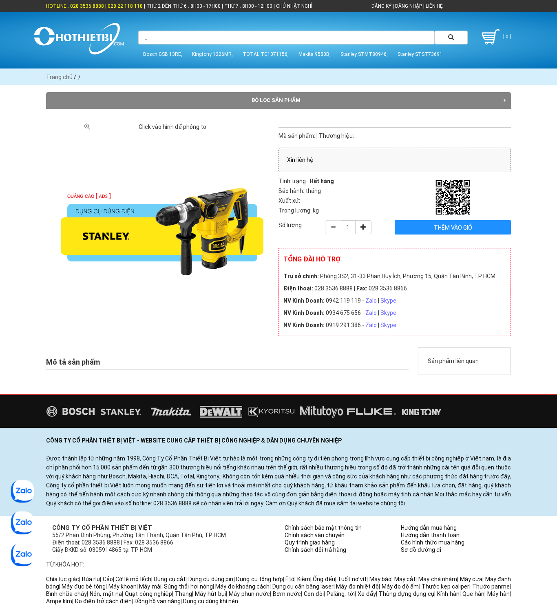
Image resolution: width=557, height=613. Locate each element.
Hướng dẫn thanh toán (430, 535)
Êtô (289, 579)
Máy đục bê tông (84, 586)
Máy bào (380, 579)
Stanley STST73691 (420, 54)
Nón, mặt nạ (106, 594)
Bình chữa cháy (66, 594)
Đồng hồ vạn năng (157, 601)
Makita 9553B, (314, 54)
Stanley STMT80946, (364, 54)
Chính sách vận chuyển (315, 535)
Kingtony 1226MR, (212, 54)
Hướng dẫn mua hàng (429, 527)
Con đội (314, 594)
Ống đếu (324, 579)
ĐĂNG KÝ (381, 6)
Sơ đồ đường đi (421, 550)
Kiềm (303, 579)
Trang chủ (59, 77)
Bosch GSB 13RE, (162, 54)
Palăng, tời (341, 594)
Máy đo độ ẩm (400, 586)
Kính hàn (448, 594)
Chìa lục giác (62, 579)
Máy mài (150, 586)
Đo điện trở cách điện (103, 601)
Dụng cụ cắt (170, 579)
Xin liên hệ (300, 160)
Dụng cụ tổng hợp (259, 579)
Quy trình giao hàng (310, 542)
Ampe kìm (59, 601)
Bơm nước (287, 594)
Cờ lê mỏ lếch (133, 579)
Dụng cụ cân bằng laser (303, 586)
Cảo (108, 579)
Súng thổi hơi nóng (188, 586)
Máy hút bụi (210, 594)
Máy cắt (405, 579)
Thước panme (491, 586)
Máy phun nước (249, 594)
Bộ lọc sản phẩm (276, 100)
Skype (388, 300)
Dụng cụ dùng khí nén (210, 601)
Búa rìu (91, 579)
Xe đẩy (367, 594)
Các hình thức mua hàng (432, 542)
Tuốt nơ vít (352, 579)
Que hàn (473, 594)
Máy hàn (498, 594)
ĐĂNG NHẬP (408, 6)
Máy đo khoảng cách (242, 586)
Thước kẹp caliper (446, 586)
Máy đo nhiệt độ (357, 586)
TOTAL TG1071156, (266, 54)
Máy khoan (122, 586)
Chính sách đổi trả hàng (315, 550)
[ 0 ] (506, 37)
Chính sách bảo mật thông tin (323, 527)
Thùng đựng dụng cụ (406, 594)
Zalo (371, 300)
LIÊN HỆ (433, 6)
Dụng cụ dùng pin (211, 579)
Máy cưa (471, 579)
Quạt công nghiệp (148, 594)
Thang (183, 594)
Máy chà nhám (437, 579)
